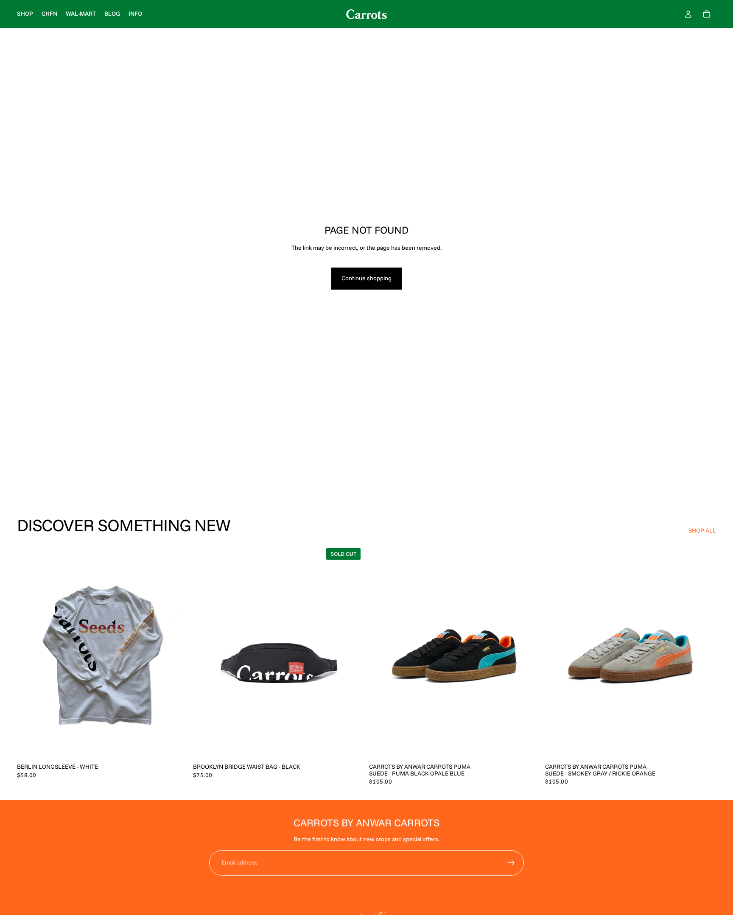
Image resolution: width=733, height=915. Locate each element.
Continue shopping (366, 278)
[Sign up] (511, 863)
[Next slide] (351, 651)
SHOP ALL (702, 530)
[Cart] (706, 14)
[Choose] (174, 745)
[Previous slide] (205, 651)
